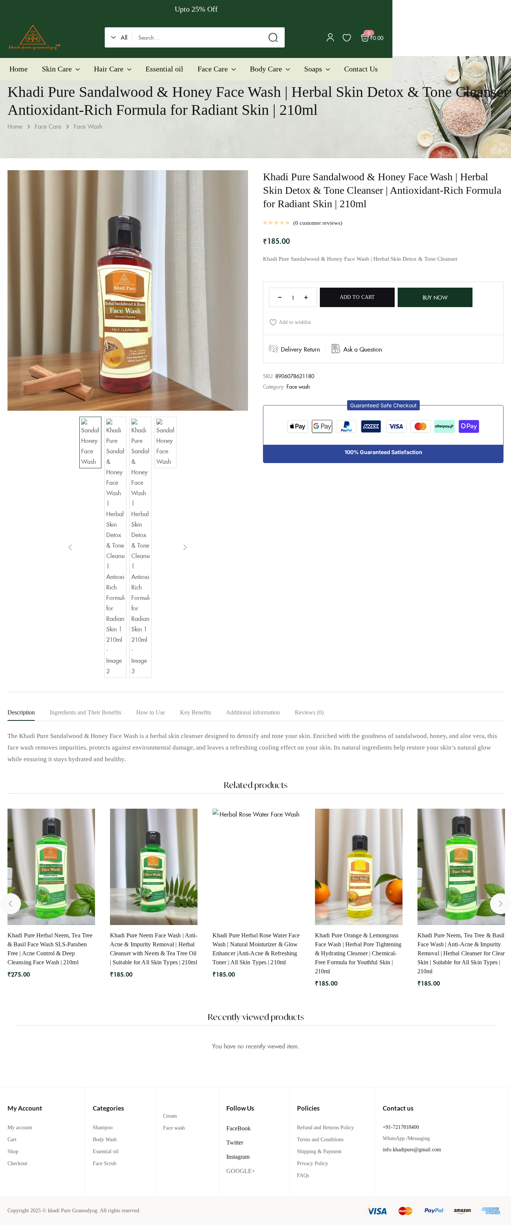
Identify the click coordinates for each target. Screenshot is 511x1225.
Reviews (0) (309, 712)
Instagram (238, 1157)
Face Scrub (104, 1163)
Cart (11, 1139)
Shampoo (103, 1127)
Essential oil (106, 1151)
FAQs (303, 1175)
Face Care (48, 126)
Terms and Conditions (320, 1139)
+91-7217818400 (401, 1127)
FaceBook (238, 1128)
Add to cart (357, 297)
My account (19, 1127)
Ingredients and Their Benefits (85, 712)
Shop (12, 1151)
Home (14, 126)
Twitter (234, 1142)
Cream (170, 1116)
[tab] (28, 714)
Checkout (17, 1163)
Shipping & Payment (319, 1151)
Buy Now (435, 297)
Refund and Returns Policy (325, 1127)
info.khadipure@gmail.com (412, 1149)
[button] (121, 37)
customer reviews (317, 223)
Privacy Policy (312, 1163)
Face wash (88, 126)
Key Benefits (195, 712)
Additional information (253, 712)
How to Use (150, 712)
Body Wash (105, 1139)
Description (21, 712)
